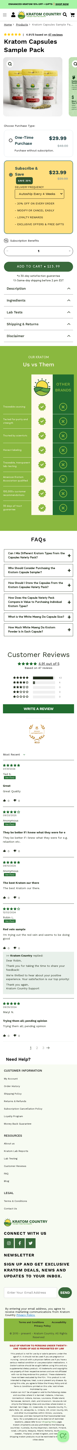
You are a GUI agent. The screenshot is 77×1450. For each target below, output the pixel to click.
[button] (21, 677)
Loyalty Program (13, 1116)
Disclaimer (15, 336)
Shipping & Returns (22, 324)
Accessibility (59, 1322)
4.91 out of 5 (48, 664)
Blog (6, 1181)
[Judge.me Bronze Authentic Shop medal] (37, 732)
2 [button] (37, 1048)
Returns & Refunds (15, 1101)
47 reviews (55, 34)
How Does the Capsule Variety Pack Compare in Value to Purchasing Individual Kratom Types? (35, 602)
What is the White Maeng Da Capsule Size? (36, 616)
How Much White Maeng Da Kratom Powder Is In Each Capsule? (31, 629)
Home (8, 24)
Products (22, 24)
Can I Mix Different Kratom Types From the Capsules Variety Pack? (36, 555)
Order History (12, 1086)
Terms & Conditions (15, 1201)
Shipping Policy (13, 1093)
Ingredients (16, 300)
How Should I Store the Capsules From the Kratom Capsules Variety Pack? (35, 585)
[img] (11, 765)
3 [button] (43, 1048)
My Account (11, 1078)
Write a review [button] (39, 709)
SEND (65, 1292)
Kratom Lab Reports (16, 1151)
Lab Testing (10, 1158)
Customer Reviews (15, 1166)
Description (16, 288)
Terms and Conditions (31, 1322)
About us (9, 1143)
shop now (62, 4)
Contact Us (10, 1208)
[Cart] (72, 15)
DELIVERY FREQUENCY (29, 187)
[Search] (65, 15)
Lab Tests (15, 312)
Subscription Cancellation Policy (23, 1108)
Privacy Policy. (25, 1315)
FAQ (6, 1173)
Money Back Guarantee (17, 1123)
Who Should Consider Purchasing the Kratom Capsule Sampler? (31, 570)
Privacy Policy (42, 1325)
